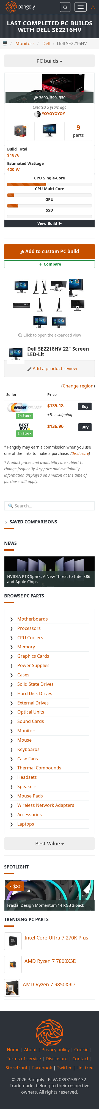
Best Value (48, 843)
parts (78, 130)
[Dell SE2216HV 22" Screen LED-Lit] (22, 287)
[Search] (65, 7)
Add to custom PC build (51, 251)
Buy (85, 406)
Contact (80, 1059)
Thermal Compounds (39, 768)
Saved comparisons (33, 522)
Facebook (42, 1068)
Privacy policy (56, 1050)
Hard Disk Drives (34, 693)
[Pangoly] (17, 7)
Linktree (85, 1068)
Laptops (25, 824)
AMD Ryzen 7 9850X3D (49, 984)
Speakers (27, 786)
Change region (78, 386)
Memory (26, 647)
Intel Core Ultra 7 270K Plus (56, 937)
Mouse (24, 740)
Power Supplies (33, 665)
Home (13, 1050)
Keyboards (28, 749)
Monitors (27, 731)
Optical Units (30, 712)
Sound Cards (30, 721)
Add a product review (55, 368)
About (30, 1050)
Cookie (81, 1050)
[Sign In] (93, 7)
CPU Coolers (30, 638)
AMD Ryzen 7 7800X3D (50, 961)
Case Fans (27, 759)
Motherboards (32, 619)
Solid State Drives (35, 684)
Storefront (17, 1068)
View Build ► (49, 223)
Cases (23, 675)
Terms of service (24, 1059)
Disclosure (80, 453)
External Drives (33, 703)
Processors (29, 628)
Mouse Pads (30, 796)
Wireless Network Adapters (45, 805)
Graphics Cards (33, 656)
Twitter (64, 1068)
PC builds (48, 61)
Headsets (27, 777)
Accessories (29, 815)
